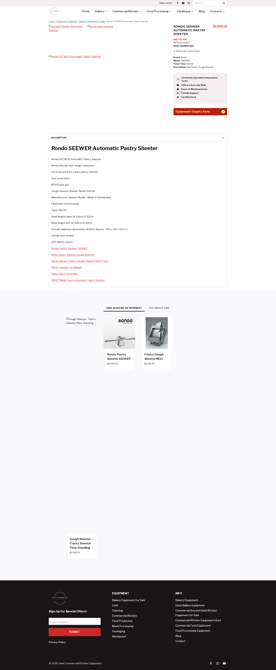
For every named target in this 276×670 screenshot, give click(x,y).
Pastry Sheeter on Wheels (66, 267)
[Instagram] (188, 3)
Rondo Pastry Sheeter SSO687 (69, 248)
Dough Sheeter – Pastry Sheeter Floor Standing (81, 543)
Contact (180, 641)
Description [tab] (58, 137)
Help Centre (166, 3)
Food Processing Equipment (192, 630)
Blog (202, 11)
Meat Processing (122, 626)
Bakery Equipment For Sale (128, 600)
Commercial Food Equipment (193, 625)
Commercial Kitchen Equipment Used (198, 620)
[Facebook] (177, 3)
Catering (117, 610)
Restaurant (119, 636)
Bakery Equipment (186, 600)
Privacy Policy (57, 642)
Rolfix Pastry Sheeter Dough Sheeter (72, 254)
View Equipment (117, 372)
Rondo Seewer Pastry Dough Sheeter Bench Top (79, 261)
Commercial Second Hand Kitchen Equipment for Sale (196, 613)
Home (86, 11)
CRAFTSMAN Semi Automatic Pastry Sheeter (78, 280)
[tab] (124, 308)
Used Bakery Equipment (190, 605)
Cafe (115, 605)
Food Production (122, 620)
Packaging (118, 631)
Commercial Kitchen (124, 615)
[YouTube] (183, 3)
